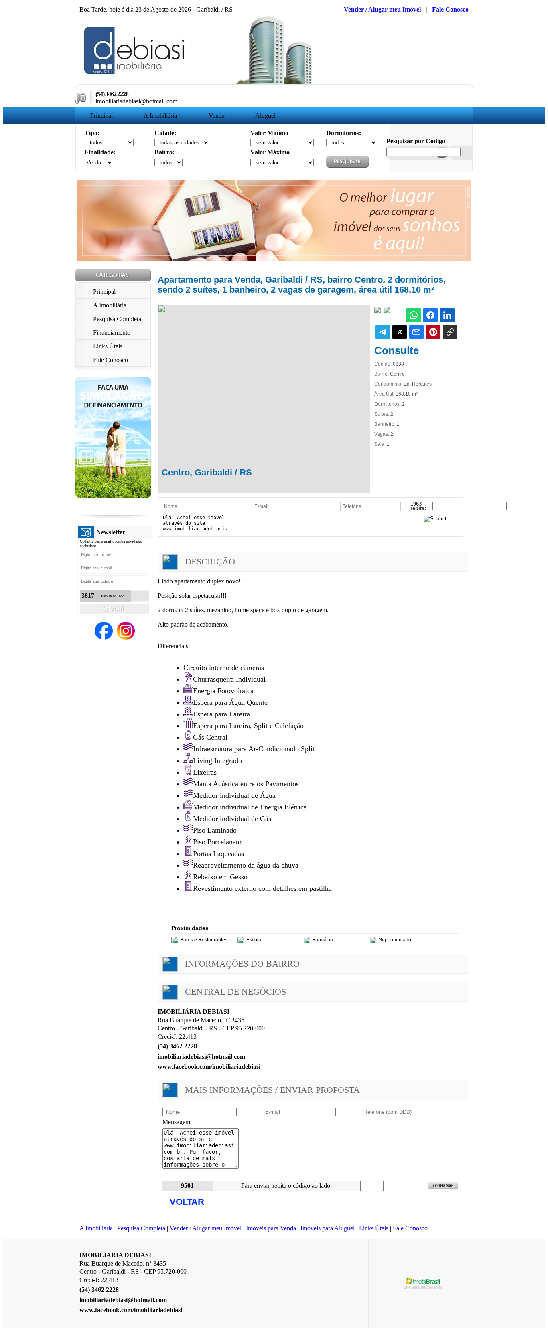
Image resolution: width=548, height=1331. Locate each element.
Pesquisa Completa (141, 1228)
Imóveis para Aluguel (327, 1228)
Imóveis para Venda (271, 1228)
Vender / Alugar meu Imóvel (382, 9)
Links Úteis (373, 1228)
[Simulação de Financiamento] (113, 495)
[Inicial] (134, 76)
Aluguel (265, 115)
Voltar (187, 1202)
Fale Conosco (450, 9)
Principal (101, 115)
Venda (217, 115)
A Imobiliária (160, 115)
